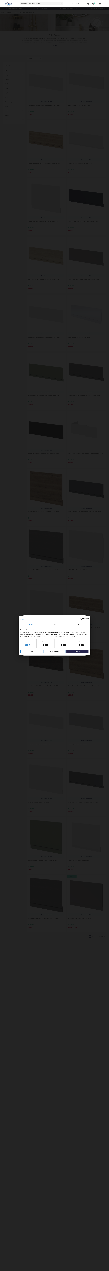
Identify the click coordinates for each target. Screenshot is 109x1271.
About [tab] (78, 624)
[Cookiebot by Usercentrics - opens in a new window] (82, 619)
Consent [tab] (30, 624)
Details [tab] (54, 624)
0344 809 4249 (75, 3)
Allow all (77, 651)
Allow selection (54, 651)
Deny (31, 651)
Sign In (88, 4)
